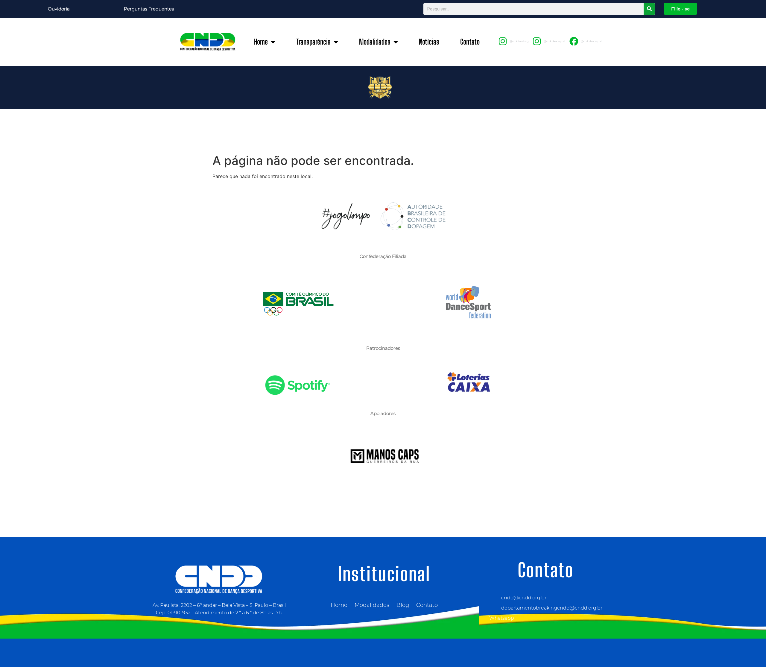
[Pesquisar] (649, 9)
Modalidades (374, 41)
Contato (470, 41)
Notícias (429, 41)
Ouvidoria (59, 9)
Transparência (313, 41)
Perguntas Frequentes (149, 9)
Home (261, 41)
